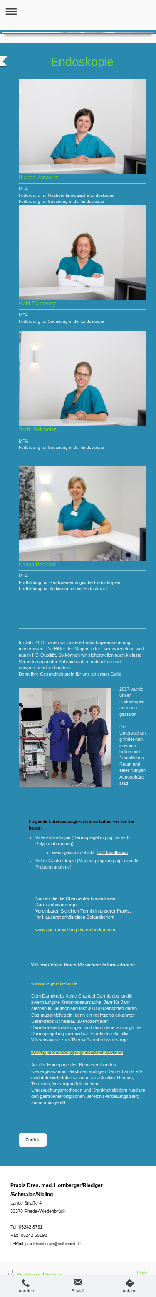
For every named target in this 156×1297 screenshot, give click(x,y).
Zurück (32, 1139)
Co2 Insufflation (112, 852)
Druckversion (29, 1274)
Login (142, 1272)
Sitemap (53, 1274)
